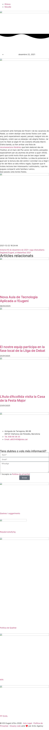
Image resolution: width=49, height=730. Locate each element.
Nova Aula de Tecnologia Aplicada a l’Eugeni (19, 299)
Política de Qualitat (8, 628)
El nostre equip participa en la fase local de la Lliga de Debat (22, 349)
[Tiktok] (21, 443)
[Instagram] (3, 443)
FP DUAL (4, 716)
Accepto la (16, 474)
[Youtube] (15, 443)
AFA (1, 679)
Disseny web (15, 726)
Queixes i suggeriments (10, 513)
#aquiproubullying (7, 532)
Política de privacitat (21, 474)
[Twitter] (9, 443)
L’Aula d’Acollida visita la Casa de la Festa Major (22, 398)
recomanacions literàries (10, 147)
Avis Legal (27, 723)
